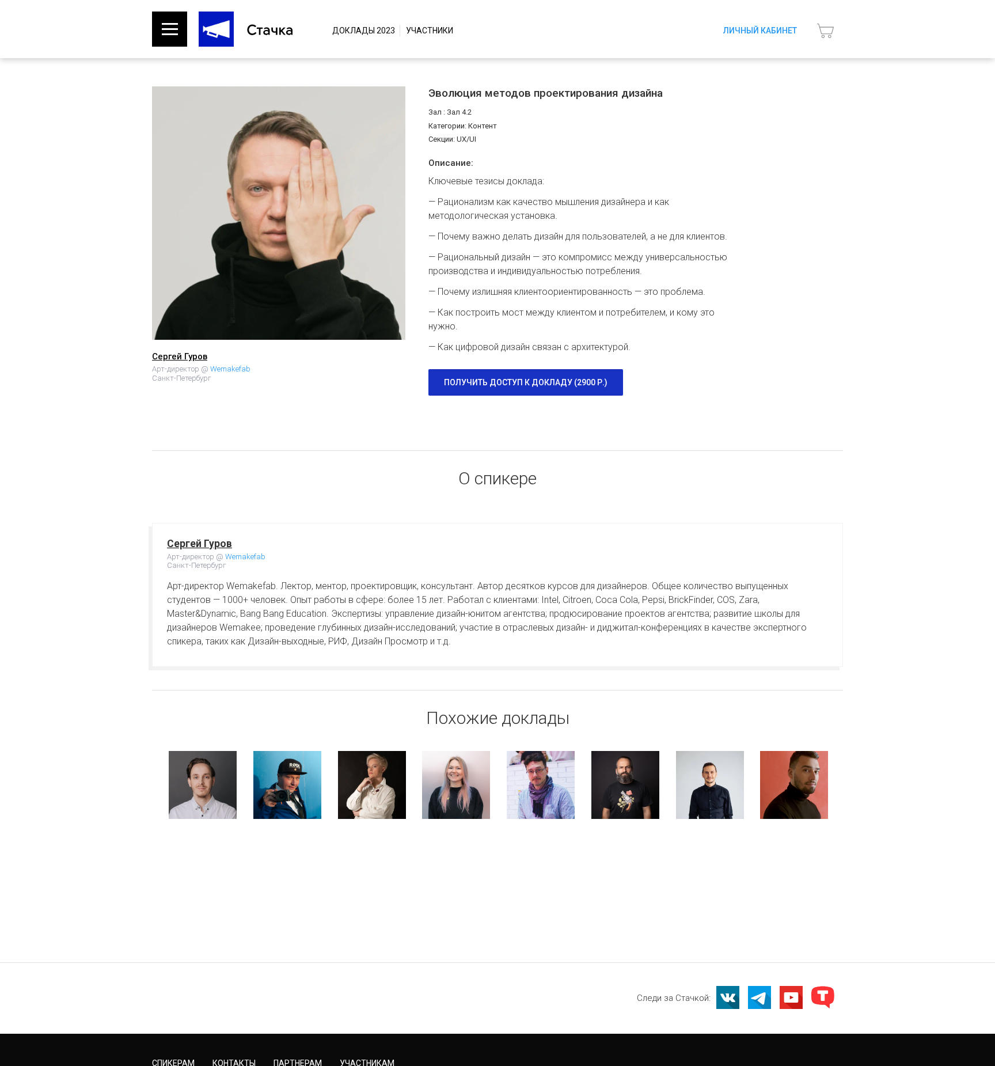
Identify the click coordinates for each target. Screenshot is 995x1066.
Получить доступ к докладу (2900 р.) (525, 382)
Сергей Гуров (179, 356)
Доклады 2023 (363, 30)
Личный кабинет (760, 30)
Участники (429, 30)
